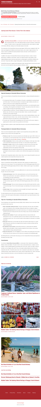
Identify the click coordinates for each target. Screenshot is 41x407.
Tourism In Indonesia (6, 2)
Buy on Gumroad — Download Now (9, 16)
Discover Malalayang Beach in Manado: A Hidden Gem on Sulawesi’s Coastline (20, 377)
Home (6, 392)
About (24, 392)
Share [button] (37, 257)
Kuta (15, 139)
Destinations (12, 257)
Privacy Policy (12, 392)
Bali (9, 257)
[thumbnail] (20, 279)
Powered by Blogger (20, 402)
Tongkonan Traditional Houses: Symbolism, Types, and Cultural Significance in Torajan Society (20, 294)
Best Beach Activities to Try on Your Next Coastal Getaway (15, 364)
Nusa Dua (24, 139)
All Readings (6, 257)
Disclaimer (19, 392)
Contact (28, 392)
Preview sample (21, 16)
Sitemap (34, 392)
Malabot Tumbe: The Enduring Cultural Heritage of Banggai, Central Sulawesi (20, 329)
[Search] (36, 1)
